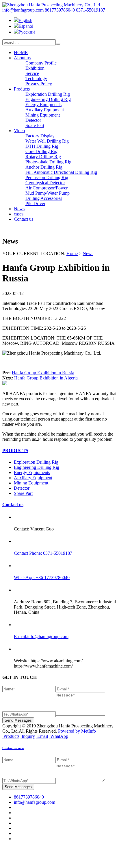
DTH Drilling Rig (41, 146)
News (19, 208)
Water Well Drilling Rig (47, 141)
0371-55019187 (90, 10)
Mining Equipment (42, 115)
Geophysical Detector (45, 182)
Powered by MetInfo (77, 731)
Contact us (23, 219)
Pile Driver (35, 203)
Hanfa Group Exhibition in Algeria (46, 377)
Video (19, 130)
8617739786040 (60, 10)
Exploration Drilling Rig (47, 94)
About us (22, 57)
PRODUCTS (15, 450)
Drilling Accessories (43, 198)
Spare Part (34, 125)
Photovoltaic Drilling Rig (48, 161)
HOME (21, 52)
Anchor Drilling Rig (43, 167)
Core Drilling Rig (41, 151)
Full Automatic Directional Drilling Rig (61, 172)
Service (32, 73)
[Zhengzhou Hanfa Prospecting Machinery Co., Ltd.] (51, 4)
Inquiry (28, 736)
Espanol (25, 26)
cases (18, 213)
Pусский (26, 32)
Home (72, 253)
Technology (36, 78)
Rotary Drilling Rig (43, 156)
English (25, 20)
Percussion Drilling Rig (46, 177)
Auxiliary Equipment (44, 109)
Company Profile (41, 62)
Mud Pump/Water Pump (47, 193)
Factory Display (40, 135)
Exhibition (34, 68)
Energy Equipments (43, 104)
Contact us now (13, 748)
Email (42, 736)
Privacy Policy (38, 83)
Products (22, 88)
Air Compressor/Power (46, 187)
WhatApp (59, 736)
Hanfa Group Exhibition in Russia (43, 372)
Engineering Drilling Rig (48, 99)
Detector (33, 120)
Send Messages (18, 720)
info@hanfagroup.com (23, 10)
